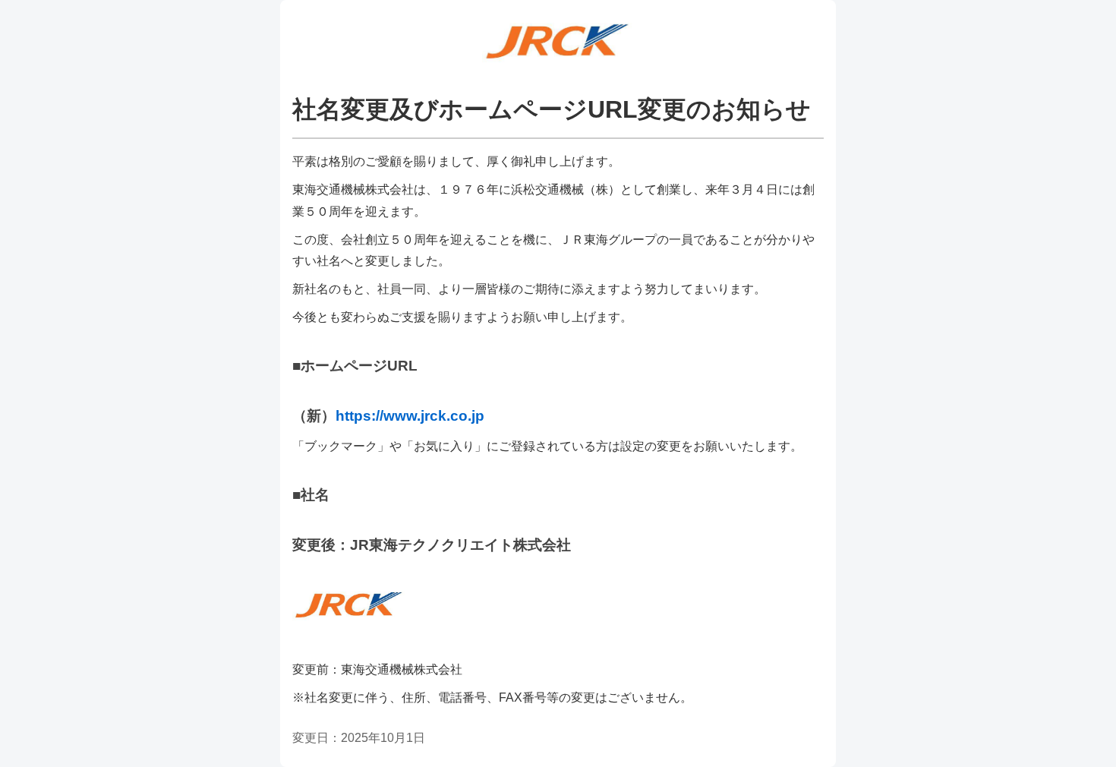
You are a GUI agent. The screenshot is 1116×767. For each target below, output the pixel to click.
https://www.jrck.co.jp (410, 416)
